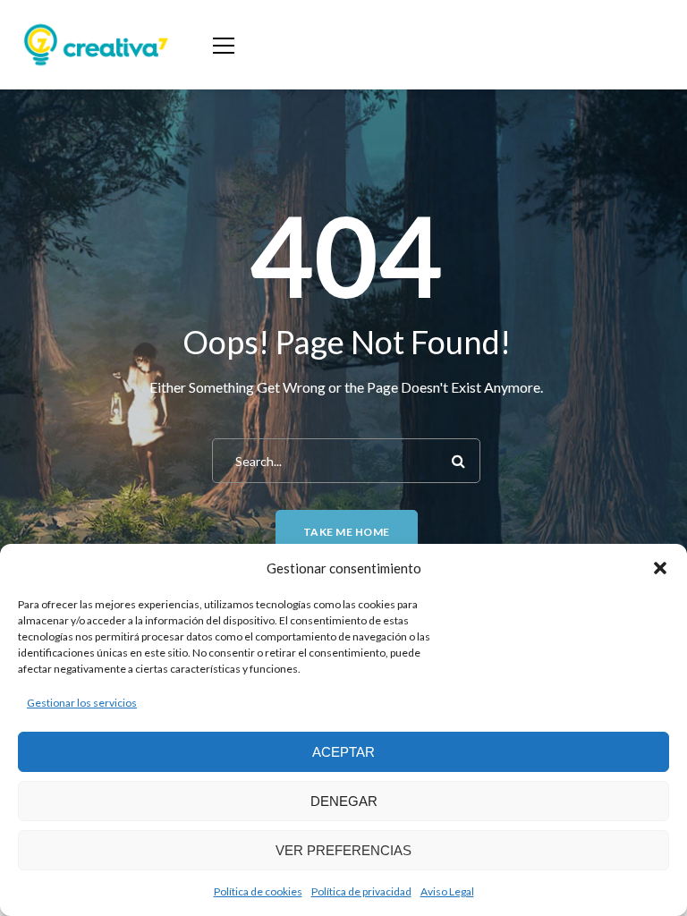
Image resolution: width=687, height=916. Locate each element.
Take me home (346, 532)
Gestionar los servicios (82, 702)
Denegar (343, 801)
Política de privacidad (361, 891)
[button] (660, 568)
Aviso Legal (447, 891)
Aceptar (343, 751)
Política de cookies (258, 891)
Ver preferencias (343, 850)
